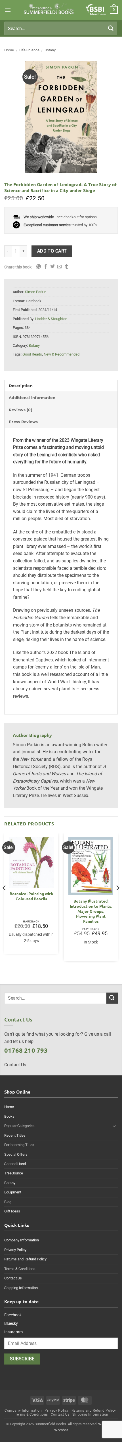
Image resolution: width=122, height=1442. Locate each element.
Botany (50, 50)
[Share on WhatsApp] (38, 266)
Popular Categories (19, 1126)
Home (9, 50)
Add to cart (52, 251)
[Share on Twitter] (52, 266)
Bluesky (11, 1323)
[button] (7, 10)
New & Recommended (61, 354)
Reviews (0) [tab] (20, 410)
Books (9, 1116)
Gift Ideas (12, 1211)
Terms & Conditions (19, 1269)
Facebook (13, 1315)
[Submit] (111, 28)
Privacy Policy (15, 1250)
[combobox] (60, 28)
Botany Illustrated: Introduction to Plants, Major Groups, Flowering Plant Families (91, 911)
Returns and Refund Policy (25, 1259)
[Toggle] (114, 1126)
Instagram (13, 1332)
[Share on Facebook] (45, 266)
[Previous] (4, 899)
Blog (7, 1202)
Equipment (12, 1192)
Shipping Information (21, 1288)
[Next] (117, 899)
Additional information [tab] (32, 398)
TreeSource (13, 1173)
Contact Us (13, 1278)
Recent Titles (15, 1135)
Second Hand (15, 1164)
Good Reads (32, 354)
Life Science (29, 50)
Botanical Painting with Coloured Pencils (31, 896)
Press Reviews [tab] (23, 422)
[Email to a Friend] (59, 266)
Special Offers (16, 1154)
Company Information (21, 1240)
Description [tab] (21, 386)
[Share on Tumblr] (66, 266)
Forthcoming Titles (19, 1145)
